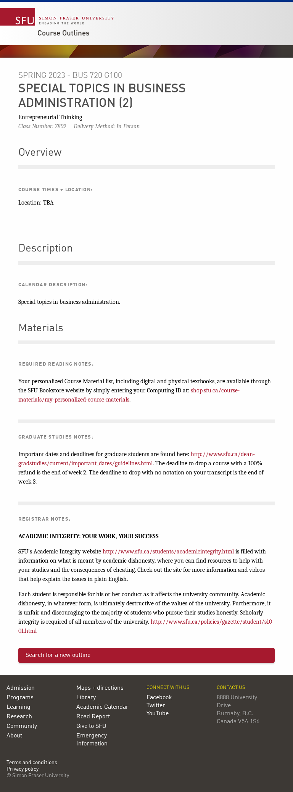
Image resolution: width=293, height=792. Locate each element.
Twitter (155, 706)
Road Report (93, 717)
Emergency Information (92, 740)
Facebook (159, 698)
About (14, 736)
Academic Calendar (102, 707)
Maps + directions (100, 688)
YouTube (157, 714)
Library (86, 698)
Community (21, 726)
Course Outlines (63, 33)
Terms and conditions (31, 762)
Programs (20, 698)
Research (19, 717)
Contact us (231, 687)
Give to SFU (91, 726)
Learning (18, 707)
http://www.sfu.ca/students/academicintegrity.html (168, 551)
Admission (20, 688)
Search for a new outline (58, 655)
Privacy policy (22, 769)
